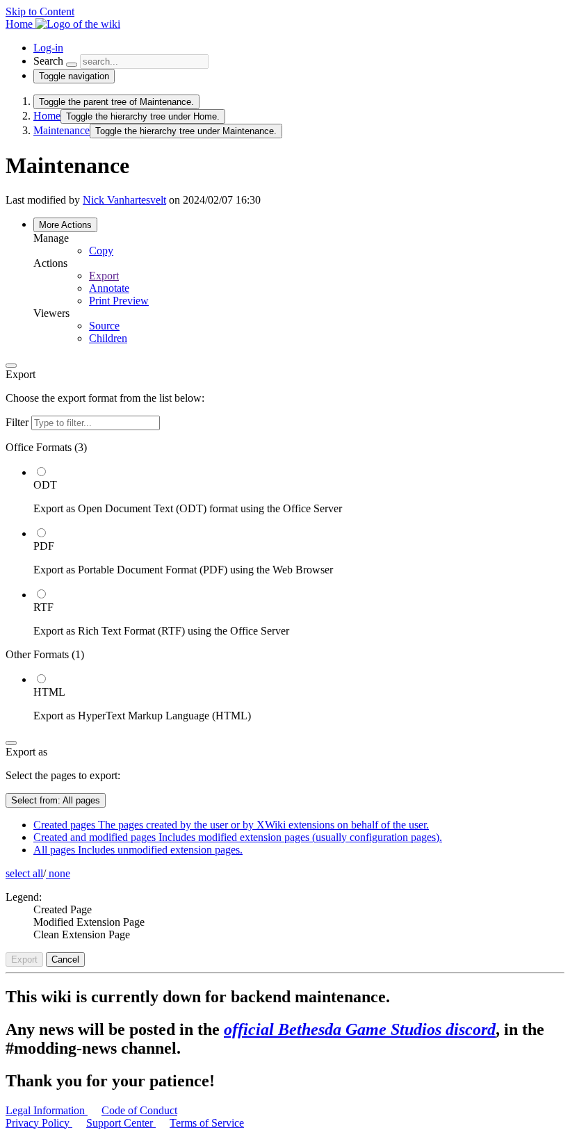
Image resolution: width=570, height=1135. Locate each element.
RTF (43, 607)
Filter (18, 422)
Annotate (109, 288)
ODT (45, 485)
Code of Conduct (139, 1110)
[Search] (71, 65)
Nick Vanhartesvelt (124, 200)
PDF (43, 546)
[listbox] (285, 581)
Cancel (65, 959)
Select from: (55, 800)
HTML (49, 692)
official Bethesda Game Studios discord (360, 1029)
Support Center (121, 1123)
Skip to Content (40, 11)
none (58, 873)
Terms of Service (207, 1123)
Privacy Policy (39, 1123)
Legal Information (47, 1110)
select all (24, 873)
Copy (101, 250)
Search (48, 61)
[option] (298, 490)
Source (104, 326)
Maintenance (61, 130)
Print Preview (119, 301)
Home (46, 116)
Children (108, 338)
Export (104, 275)
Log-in (48, 48)
